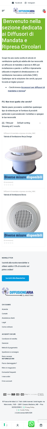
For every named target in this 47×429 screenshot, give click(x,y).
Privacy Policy (29, 407)
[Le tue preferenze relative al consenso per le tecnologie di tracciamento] (4, 424)
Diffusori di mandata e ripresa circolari (17, 133)
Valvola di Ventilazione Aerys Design (18, 136)
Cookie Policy (24, 410)
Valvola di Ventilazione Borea (15, 194)
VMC (33, 133)
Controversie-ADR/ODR (24, 413)
